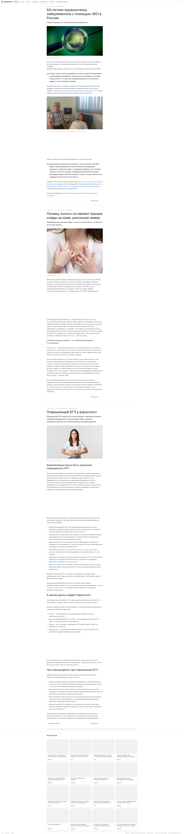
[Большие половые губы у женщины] (80, 773)
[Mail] (2, 1)
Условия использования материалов (138, 832)
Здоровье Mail (64, 408)
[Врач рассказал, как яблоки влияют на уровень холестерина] (80, 819)
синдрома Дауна (71, 562)
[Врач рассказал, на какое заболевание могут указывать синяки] (126, 773)
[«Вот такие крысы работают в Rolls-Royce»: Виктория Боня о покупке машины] (103, 796)
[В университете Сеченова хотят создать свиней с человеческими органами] (57, 750)
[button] (75, 41)
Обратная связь (150, 832)
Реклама (12, 832)
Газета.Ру (62, 210)
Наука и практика (59, 6)
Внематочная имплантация (57, 564)
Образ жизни (69, 210)
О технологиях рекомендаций (161, 832)
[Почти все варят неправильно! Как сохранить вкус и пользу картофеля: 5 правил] (126, 796)
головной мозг (58, 587)
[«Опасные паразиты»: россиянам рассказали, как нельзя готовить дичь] (126, 819)
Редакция (127, 832)
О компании (6, 832)
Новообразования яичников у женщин (77, 549)
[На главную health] (7, 1)
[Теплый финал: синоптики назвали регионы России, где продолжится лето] (57, 796)
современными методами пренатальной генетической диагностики (74, 90)
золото (54, 348)
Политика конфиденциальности (174, 832)
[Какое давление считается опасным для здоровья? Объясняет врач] (103, 773)
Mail (2, 832)
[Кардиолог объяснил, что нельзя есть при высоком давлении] (80, 796)
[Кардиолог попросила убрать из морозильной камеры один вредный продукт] (57, 773)
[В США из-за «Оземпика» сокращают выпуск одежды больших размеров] (103, 819)
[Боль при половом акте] (57, 819)
